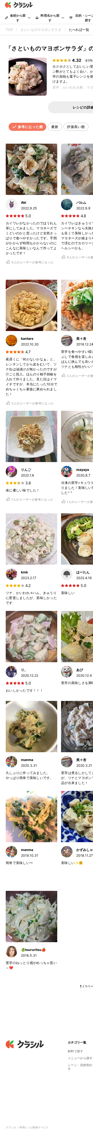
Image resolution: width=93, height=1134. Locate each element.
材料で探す (75, 1051)
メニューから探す (80, 1058)
